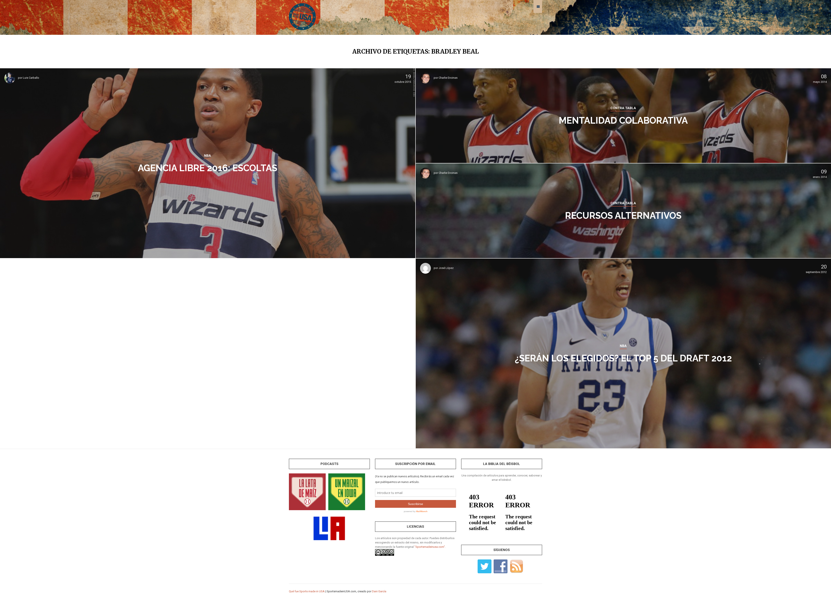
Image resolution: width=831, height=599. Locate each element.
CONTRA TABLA (623, 108)
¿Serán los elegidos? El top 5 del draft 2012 (623, 358)
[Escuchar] (307, 491)
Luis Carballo (31, 77)
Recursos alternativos (623, 215)
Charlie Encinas (448, 77)
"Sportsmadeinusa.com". (430, 546)
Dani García (379, 591)
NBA (207, 156)
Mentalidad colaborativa (623, 120)
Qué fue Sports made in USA (307, 591)
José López (446, 268)
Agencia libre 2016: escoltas (207, 168)
